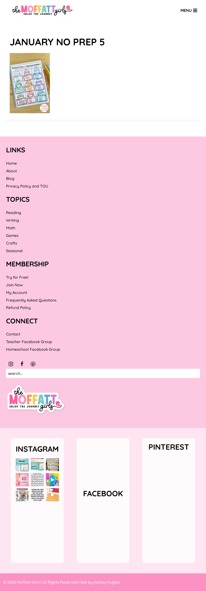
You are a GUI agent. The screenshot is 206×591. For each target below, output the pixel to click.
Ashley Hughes (107, 582)
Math (10, 227)
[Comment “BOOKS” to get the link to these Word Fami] (52, 479)
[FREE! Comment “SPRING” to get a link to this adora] (22, 494)
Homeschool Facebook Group (33, 349)
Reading (13, 212)
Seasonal (14, 250)
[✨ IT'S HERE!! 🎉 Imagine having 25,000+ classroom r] (22, 464)
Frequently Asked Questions (31, 300)
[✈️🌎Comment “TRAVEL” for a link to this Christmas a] (52, 494)
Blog (10, 178)
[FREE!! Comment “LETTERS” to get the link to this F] (52, 464)
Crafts (11, 243)
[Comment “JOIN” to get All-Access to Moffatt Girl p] (37, 464)
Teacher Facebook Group (29, 341)
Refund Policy (18, 307)
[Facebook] (22, 364)
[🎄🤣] (37, 494)
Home (11, 163)
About (11, 170)
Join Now (14, 284)
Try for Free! (17, 277)
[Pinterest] (33, 364)
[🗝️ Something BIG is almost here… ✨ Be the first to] (22, 479)
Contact (13, 334)
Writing (12, 220)
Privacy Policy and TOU (27, 186)
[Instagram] (11, 364)
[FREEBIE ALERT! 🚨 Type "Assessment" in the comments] (37, 479)
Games (12, 235)
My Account (16, 292)
